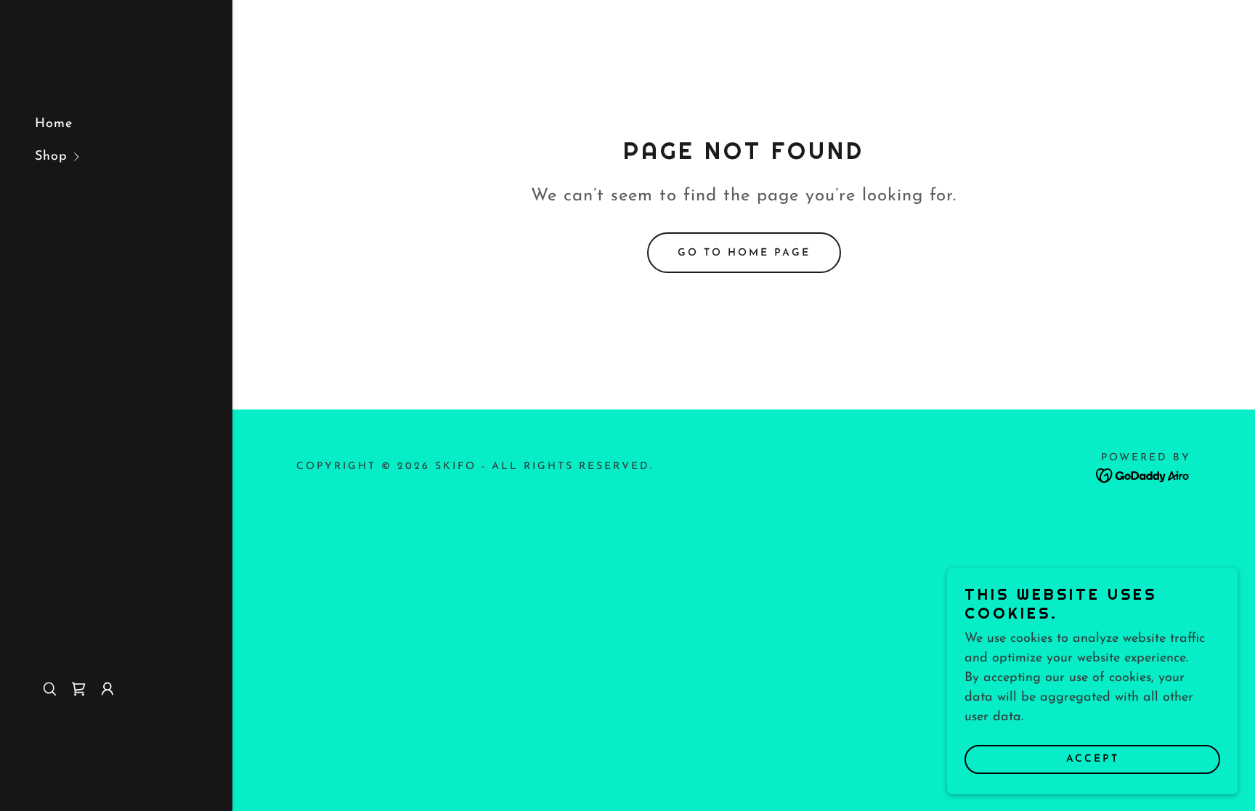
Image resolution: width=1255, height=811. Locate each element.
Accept (1092, 759)
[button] (133, 157)
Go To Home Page (744, 253)
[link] (78, 689)
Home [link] (54, 124)
